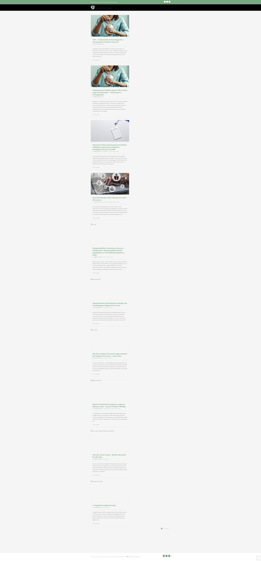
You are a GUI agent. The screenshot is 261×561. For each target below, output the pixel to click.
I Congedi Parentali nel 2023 (104, 505)
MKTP (126, 556)
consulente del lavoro (105, 151)
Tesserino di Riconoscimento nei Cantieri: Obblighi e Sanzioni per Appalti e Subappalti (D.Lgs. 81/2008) (110, 147)
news (104, 44)
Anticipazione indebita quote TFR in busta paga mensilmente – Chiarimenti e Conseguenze (110, 92)
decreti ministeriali (113, 151)
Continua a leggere (96, 114)
